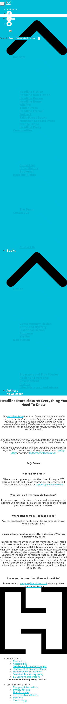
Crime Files (27, 165)
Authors (12, 390)
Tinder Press (29, 108)
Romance (26, 333)
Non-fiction (21, 340)
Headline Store (15, 416)
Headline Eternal (31, 111)
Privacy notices (21, 689)
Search (3, 38)
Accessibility (20, 663)
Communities (22, 130)
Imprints (19, 57)
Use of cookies (21, 692)
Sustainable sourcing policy (28, 674)
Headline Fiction (31, 92)
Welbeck (26, 114)
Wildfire (25, 105)
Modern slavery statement (27, 671)
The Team (27, 209)
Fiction (18, 289)
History (25, 384)
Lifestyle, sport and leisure (39, 387)
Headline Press (30, 127)
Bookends (27, 171)
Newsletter (15, 394)
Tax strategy (20, 700)
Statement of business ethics (29, 668)
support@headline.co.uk (42, 452)
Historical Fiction (32, 330)
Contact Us (21, 213)
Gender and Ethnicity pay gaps (30, 666)
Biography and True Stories (39, 374)
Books (11, 250)
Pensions (18, 697)
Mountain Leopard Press (37, 121)
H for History (29, 168)
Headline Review (31, 98)
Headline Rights (24, 175)
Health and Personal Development (34, 379)
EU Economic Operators (26, 676)
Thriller (25, 336)
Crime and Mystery (33, 327)
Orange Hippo (29, 124)
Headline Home (31, 101)
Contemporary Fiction (36, 324)
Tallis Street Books (33, 117)
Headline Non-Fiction (35, 95)
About (11, 18)
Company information (25, 687)
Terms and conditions (25, 695)
